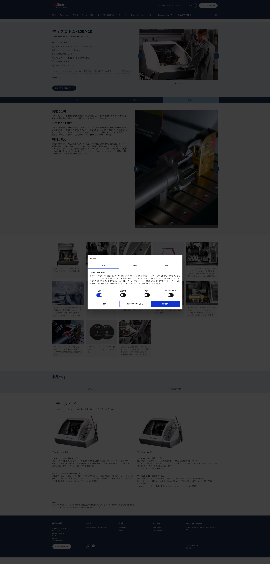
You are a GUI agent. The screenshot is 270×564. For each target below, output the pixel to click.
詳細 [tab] (135, 266)
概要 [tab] (166, 266)
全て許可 (165, 304)
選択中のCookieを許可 (135, 304)
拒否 (104, 304)
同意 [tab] (103, 266)
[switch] (123, 295)
